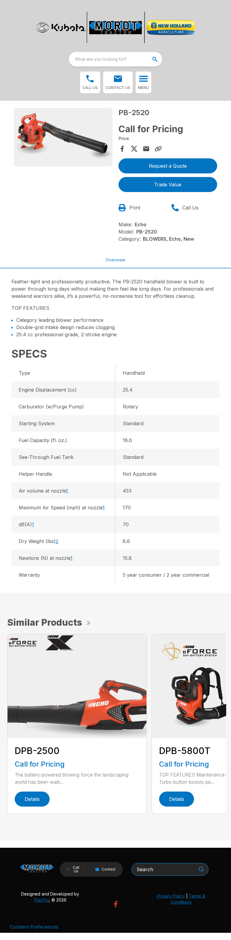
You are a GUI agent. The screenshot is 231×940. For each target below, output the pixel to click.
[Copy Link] (158, 148)
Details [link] (32, 799)
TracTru (41, 899)
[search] (155, 59)
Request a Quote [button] (168, 166)
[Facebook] (115, 904)
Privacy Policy (171, 896)
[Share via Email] (146, 148)
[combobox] (115, 59)
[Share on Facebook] (122, 148)
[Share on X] (134, 148)
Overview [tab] (115, 259)
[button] (90, 82)
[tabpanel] (63, 138)
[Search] (201, 869)
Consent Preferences (34, 927)
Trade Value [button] (167, 185)
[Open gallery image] (63, 137)
